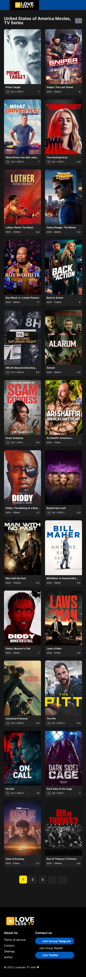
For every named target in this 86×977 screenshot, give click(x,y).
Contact (9, 945)
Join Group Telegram (56, 941)
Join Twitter (50, 955)
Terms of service (15, 939)
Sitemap (9, 951)
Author (8, 957)
